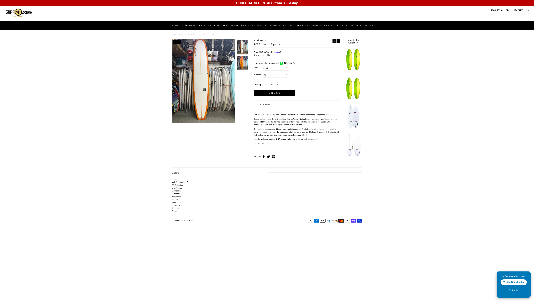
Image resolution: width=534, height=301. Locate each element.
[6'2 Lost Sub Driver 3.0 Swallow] (353, 157)
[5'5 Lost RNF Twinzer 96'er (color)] (353, 100)
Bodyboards (298, 25)
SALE (326, 25)
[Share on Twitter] (268, 157)
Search (369, 25)
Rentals (316, 25)
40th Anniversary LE (193, 25)
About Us (356, 25)
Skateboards (238, 25)
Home (175, 25)
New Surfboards (187, 35)
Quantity (257, 84)
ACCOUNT (495, 10)
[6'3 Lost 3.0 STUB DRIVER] (353, 128)
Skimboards (259, 25)
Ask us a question (262, 104)
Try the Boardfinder (513, 282)
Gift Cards (341, 25)
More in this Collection (353, 41)
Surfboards (277, 25)
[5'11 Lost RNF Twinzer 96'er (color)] (353, 71)
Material (257, 74)
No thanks (513, 289)
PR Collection (216, 25)
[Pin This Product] (273, 157)
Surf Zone (189, 220)
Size (256, 67)
